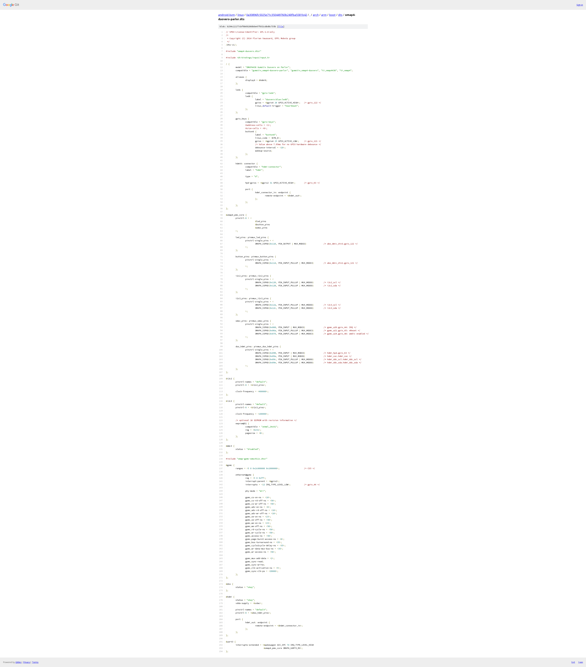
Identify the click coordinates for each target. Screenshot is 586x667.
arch (316, 15)
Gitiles (18, 662)
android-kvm (226, 15)
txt (573, 662)
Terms (35, 662)
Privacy (26, 662)
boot (332, 15)
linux (240, 15)
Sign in (580, 4)
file (280, 26)
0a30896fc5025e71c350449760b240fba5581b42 (276, 15)
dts (340, 15)
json (580, 662)
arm (324, 15)
